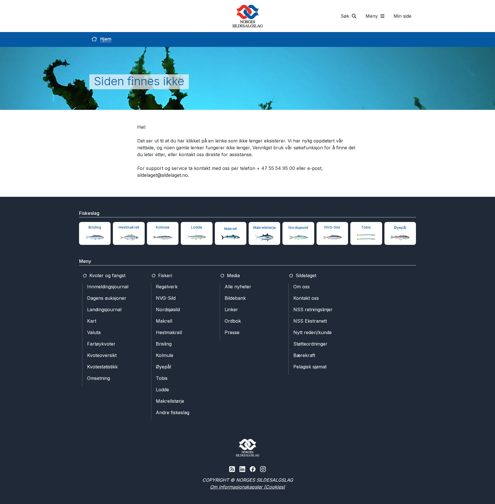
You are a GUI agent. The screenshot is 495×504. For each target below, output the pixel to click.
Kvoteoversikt (102, 355)
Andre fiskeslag (172, 412)
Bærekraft (304, 355)
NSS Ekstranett (310, 321)
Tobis (162, 378)
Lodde (162, 389)
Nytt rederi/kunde (312, 332)
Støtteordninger (310, 344)
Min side (402, 16)
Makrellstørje (170, 401)
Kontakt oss (306, 298)
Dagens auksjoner (106, 298)
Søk (346, 16)
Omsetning (98, 378)
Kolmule (164, 355)
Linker (231, 309)
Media (232, 275)
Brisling (164, 344)
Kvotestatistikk (102, 367)
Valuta (94, 332)
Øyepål (163, 367)
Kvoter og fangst (106, 275)
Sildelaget (305, 275)
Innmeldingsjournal (107, 286)
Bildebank (235, 298)
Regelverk (167, 286)
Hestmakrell (169, 332)
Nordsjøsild (168, 309)
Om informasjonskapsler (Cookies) (247, 487)
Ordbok (233, 321)
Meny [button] (372, 16)
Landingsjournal (104, 309)
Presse (232, 332)
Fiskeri (164, 275)
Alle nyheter (238, 286)
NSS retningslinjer (313, 309)
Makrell (164, 321)
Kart (91, 321)
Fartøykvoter (101, 344)
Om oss (301, 286)
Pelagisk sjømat (310, 367)
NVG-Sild (166, 298)
